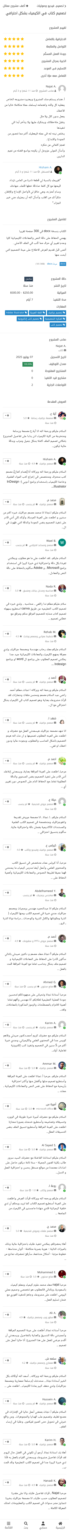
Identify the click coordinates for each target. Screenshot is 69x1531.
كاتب (60, 350)
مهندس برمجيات (44, 895)
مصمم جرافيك (46, 464)
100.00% (28, 364)
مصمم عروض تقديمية (42, 804)
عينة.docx (52, 264)
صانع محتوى (47, 986)
